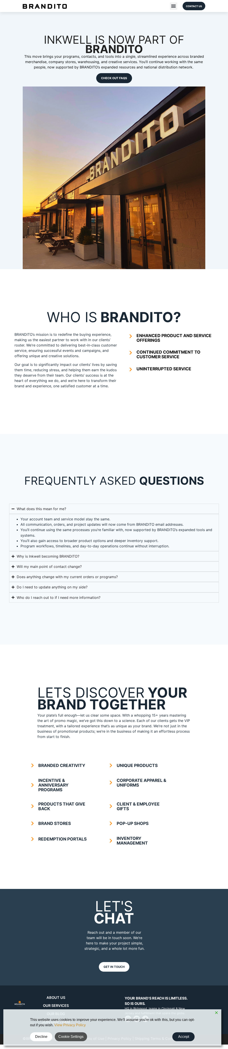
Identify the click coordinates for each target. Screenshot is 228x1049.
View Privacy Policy (70, 1025)
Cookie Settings (70, 1037)
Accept (183, 1037)
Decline (41, 1037)
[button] (173, 6)
